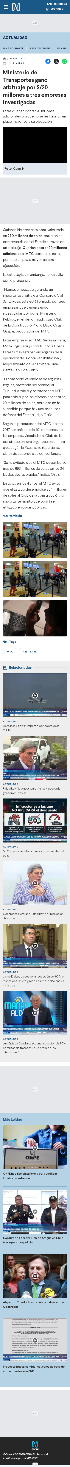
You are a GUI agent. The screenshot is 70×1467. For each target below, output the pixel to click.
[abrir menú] (6, 7)
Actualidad (16, 59)
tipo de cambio (40, 48)
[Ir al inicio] (16, 7)
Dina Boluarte (13, 48)
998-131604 (58, 9)
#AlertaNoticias (56, 4)
